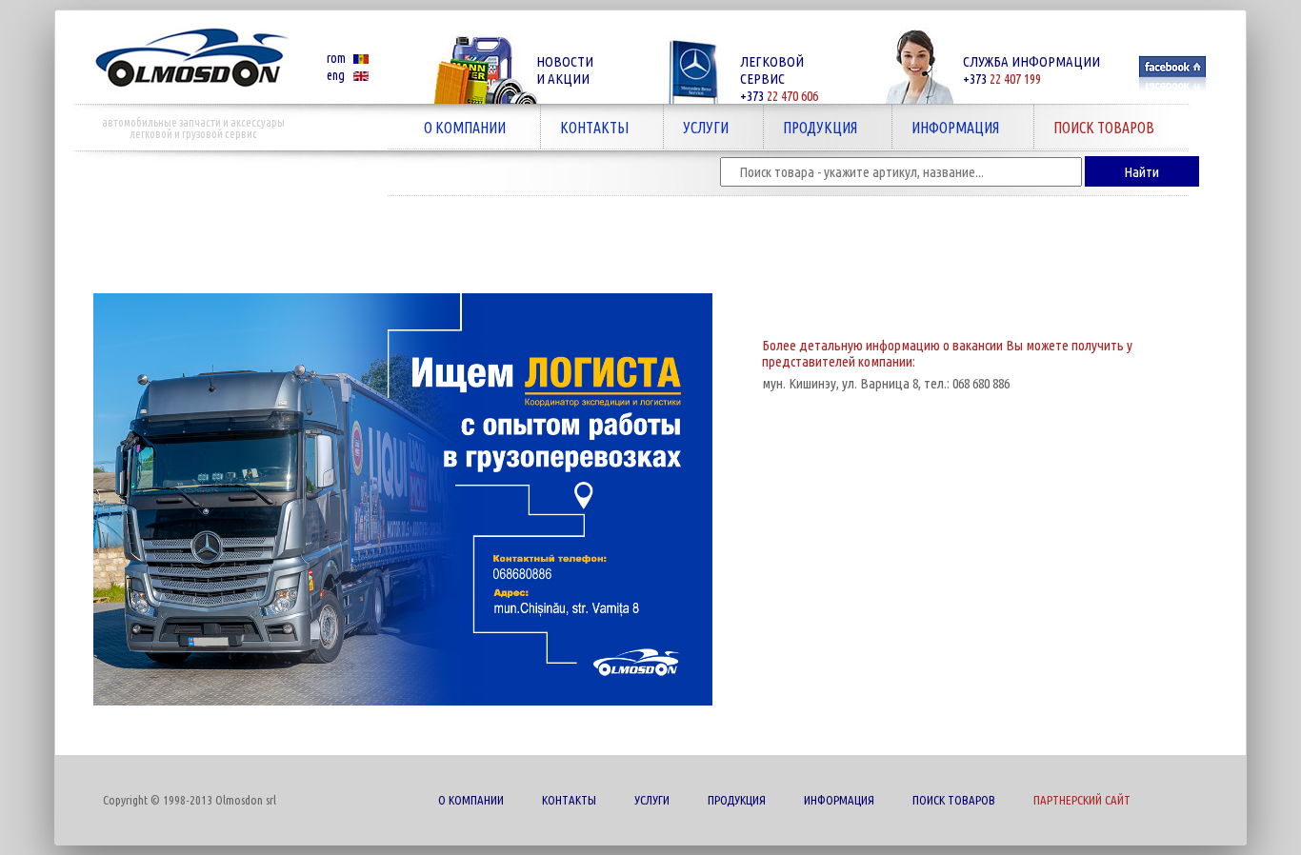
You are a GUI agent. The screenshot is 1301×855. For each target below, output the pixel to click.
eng (336, 75)
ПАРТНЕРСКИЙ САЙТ (1082, 799)
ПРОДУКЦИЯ (810, 127)
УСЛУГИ (696, 127)
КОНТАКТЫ (585, 127)
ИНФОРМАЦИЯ (945, 127)
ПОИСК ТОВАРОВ (1094, 127)
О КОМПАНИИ (455, 127)
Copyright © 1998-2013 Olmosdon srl (189, 799)
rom (336, 58)
